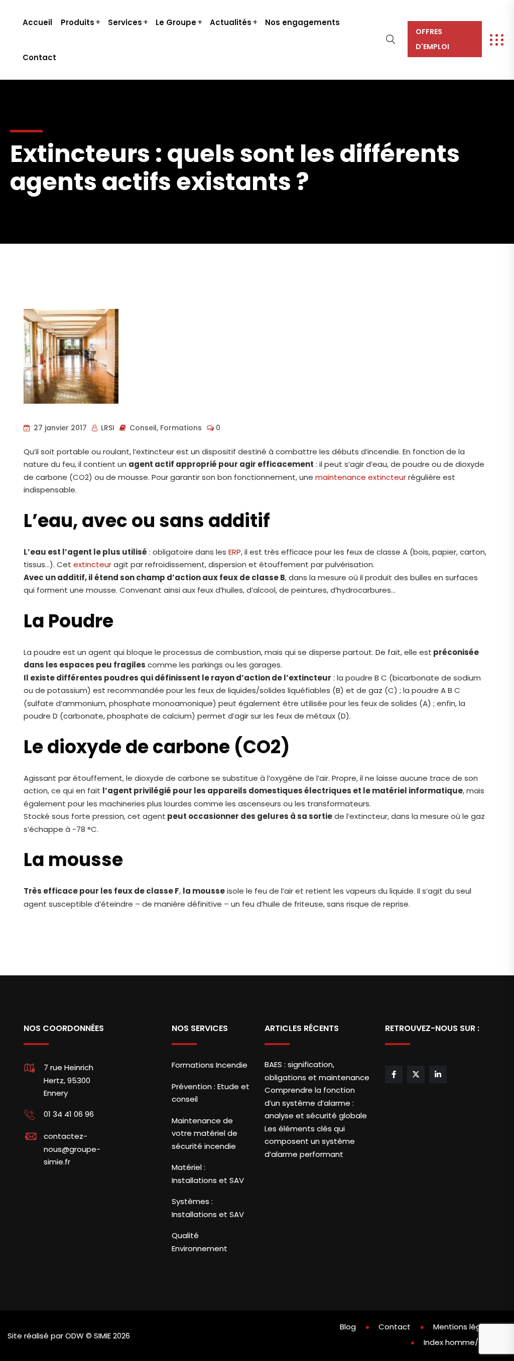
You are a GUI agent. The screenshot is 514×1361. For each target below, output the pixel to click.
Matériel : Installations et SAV (208, 1173)
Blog (348, 1326)
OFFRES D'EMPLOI (432, 39)
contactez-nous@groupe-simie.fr (72, 1149)
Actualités (230, 22)
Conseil (143, 428)
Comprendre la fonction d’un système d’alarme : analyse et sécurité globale (316, 1103)
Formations (181, 428)
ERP (234, 552)
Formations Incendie (209, 1065)
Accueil (37, 22)
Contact (39, 57)
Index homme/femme (465, 1342)
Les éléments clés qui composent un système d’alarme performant (310, 1141)
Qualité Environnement (199, 1242)
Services (125, 22)
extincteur (92, 564)
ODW (74, 1335)
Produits (77, 22)
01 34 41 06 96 (69, 1114)
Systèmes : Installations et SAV (208, 1208)
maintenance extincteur (360, 477)
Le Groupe (176, 22)
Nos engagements (302, 22)
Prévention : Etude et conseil (210, 1093)
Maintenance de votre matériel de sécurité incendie (204, 1133)
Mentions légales (464, 1326)
